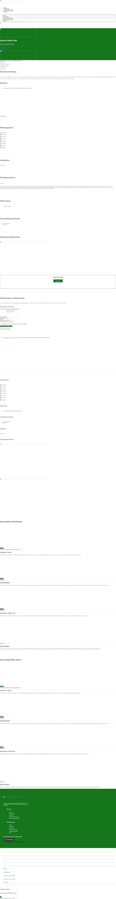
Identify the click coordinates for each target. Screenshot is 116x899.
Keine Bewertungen (4, 45)
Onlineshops (6, 8)
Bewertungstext (3, 316)
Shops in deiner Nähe (8, 9)
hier (49, 337)
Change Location (3, 898)
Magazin (5, 11)
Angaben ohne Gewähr (9, 337)
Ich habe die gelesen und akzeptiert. (14, 323)
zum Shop (58, 280)
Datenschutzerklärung (12, 323)
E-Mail (1, 321)
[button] (2, 50)
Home (5, 7)
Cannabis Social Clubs (8, 10)
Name (1, 320)
